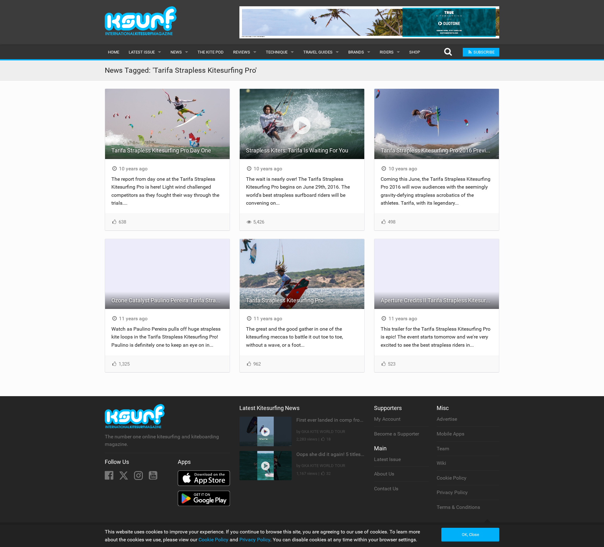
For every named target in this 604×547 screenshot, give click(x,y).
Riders (387, 52)
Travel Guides (318, 52)
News (176, 52)
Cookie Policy (452, 478)
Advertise (447, 419)
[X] (124, 477)
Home (113, 52)
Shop (414, 52)
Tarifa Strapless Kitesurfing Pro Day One (161, 150)
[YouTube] (153, 477)
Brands (356, 52)
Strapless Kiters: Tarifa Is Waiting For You (297, 150)
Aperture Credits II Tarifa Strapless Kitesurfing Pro (440, 300)
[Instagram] (139, 477)
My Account (387, 419)
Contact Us (386, 489)
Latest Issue (142, 52)
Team (443, 449)
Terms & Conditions (458, 507)
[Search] (448, 52)
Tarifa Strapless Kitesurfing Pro (284, 300)
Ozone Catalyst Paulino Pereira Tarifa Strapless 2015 (170, 300)
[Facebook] (110, 477)
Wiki (441, 463)
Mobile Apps (450, 434)
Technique (277, 52)
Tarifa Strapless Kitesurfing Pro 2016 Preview (437, 150)
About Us (384, 474)
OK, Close (470, 534)
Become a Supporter (396, 434)
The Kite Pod (211, 52)
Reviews (241, 52)
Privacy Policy (452, 492)
